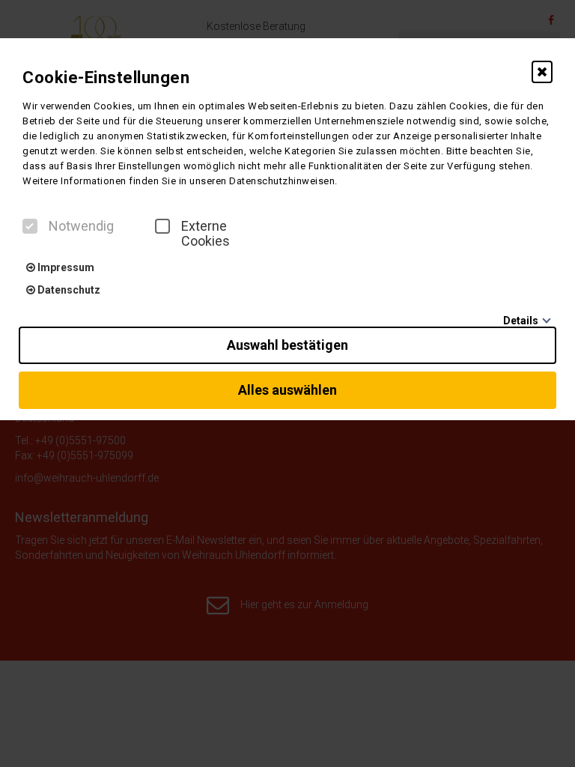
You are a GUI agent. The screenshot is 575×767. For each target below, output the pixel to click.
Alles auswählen (287, 390)
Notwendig (81, 226)
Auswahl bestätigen (287, 345)
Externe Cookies (205, 234)
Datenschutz (67, 290)
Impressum (64, 267)
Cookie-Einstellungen (105, 77)
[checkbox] (29, 226)
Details (520, 321)
